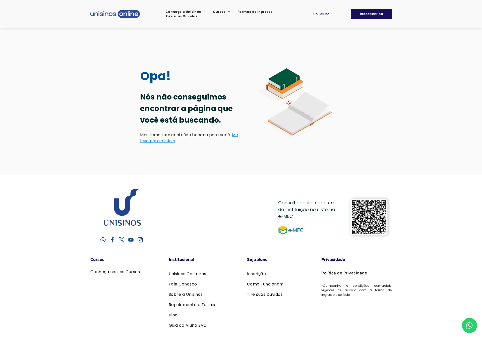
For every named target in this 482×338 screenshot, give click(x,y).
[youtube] (131, 240)
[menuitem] (185, 12)
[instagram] (140, 240)
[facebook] (112, 240)
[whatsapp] (103, 240)
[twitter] (121, 240)
